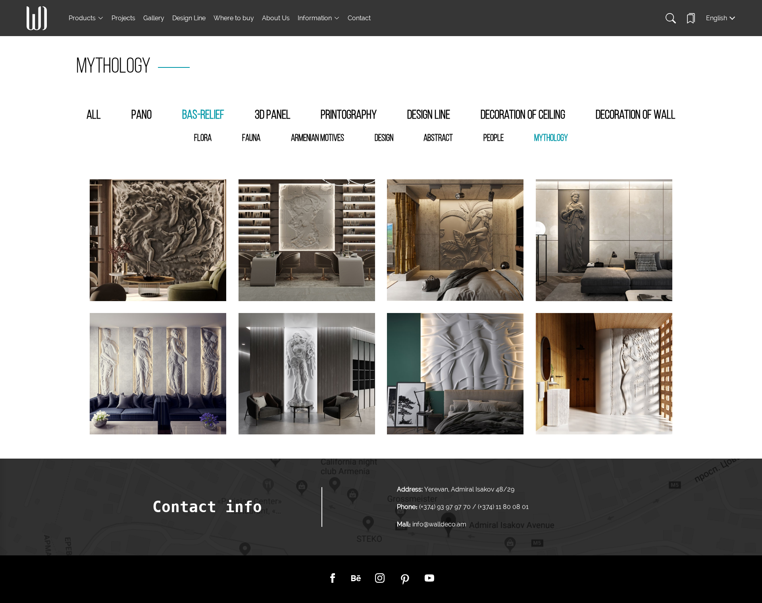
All (94, 115)
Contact (359, 18)
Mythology (551, 138)
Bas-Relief (203, 115)
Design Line (189, 18)
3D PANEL (273, 115)
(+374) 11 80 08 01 (502, 507)
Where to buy (234, 18)
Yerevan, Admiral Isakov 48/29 (469, 489)
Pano (141, 115)
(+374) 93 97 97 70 (445, 507)
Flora (203, 138)
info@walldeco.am (439, 524)
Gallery (153, 18)
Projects (123, 18)
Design (384, 138)
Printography (349, 115)
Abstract (438, 138)
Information (315, 18)
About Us (276, 18)
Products (82, 18)
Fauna (251, 138)
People (493, 138)
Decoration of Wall (635, 115)
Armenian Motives (317, 138)
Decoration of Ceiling (523, 115)
